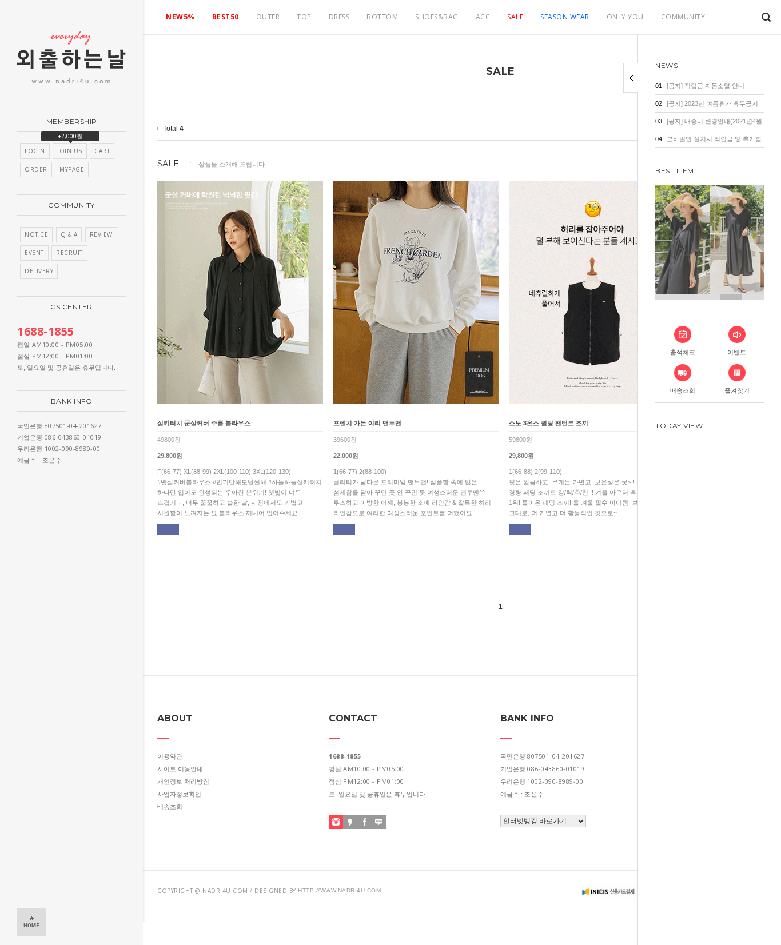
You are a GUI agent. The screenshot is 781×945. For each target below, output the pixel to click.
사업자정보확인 (179, 794)
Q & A (69, 234)
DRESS (339, 17)
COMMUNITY (683, 17)
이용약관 (169, 756)
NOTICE (36, 234)
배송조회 (682, 390)
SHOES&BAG (437, 17)
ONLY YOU (625, 17)
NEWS (666, 65)
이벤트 (736, 352)
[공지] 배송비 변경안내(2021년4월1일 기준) (714, 124)
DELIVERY (39, 271)
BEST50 (225, 17)
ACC (483, 17)
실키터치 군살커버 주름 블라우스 (203, 423)
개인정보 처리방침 (183, 781)
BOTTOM (382, 17)
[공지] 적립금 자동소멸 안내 (705, 85)
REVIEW (101, 234)
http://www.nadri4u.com (339, 890)
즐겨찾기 (737, 390)
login (35, 151)
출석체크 (682, 352)
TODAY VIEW (679, 425)
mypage (71, 169)
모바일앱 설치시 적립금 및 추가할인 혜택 (714, 141)
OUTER (268, 17)
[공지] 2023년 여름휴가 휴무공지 (712, 103)
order (36, 169)
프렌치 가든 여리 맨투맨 (367, 423)
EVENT (34, 253)
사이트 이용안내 (180, 768)
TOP (304, 17)
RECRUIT (69, 253)
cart (102, 151)
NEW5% (180, 17)
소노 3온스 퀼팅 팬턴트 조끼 (548, 423)
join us (69, 151)
